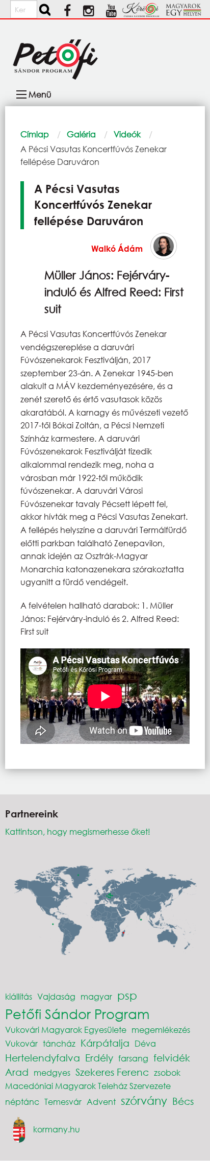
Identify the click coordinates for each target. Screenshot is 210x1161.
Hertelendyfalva (42, 1057)
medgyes (52, 1072)
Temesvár (63, 1101)
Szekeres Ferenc (112, 1072)
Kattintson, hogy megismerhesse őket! (77, 831)
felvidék (171, 1057)
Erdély (99, 1057)
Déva (145, 1043)
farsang (133, 1058)
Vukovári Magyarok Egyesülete (65, 1029)
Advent (101, 1101)
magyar (96, 996)
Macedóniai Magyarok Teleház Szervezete (88, 1085)
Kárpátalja (105, 1043)
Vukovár (21, 1043)
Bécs (183, 1101)
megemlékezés (161, 1029)
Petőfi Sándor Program (77, 1013)
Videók (127, 134)
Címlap (34, 134)
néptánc (22, 1101)
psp (127, 995)
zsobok (167, 1072)
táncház (59, 1043)
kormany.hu (56, 1128)
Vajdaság (56, 996)
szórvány (144, 1100)
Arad (17, 1072)
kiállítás (18, 996)
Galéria (81, 134)
